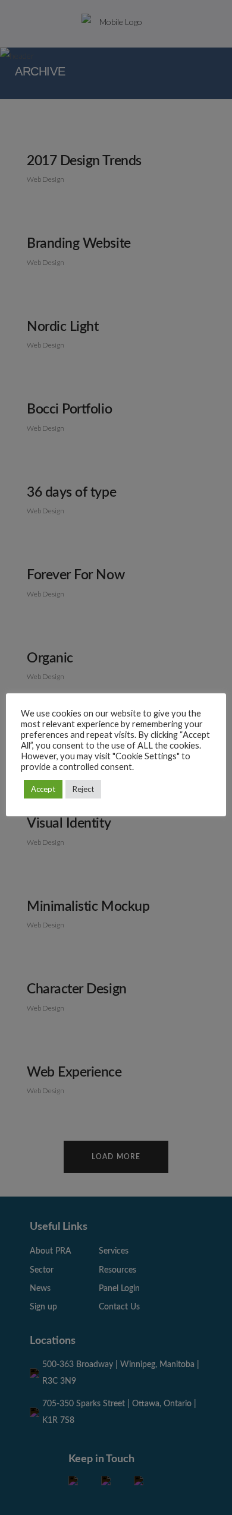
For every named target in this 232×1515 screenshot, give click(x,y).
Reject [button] (83, 789)
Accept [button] (43, 789)
